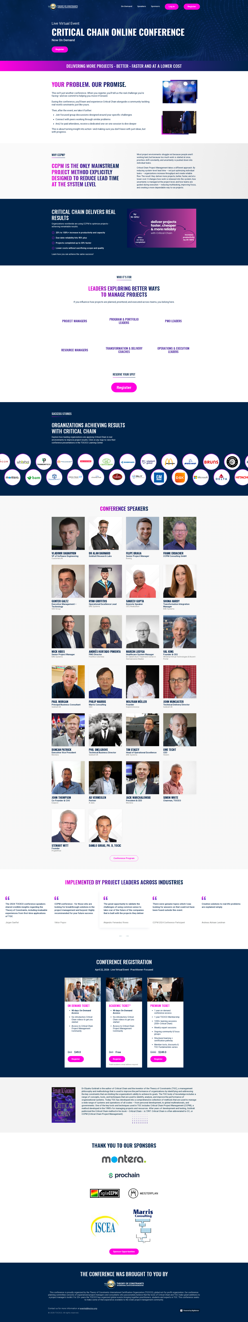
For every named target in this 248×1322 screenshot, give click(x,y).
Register (192, 6)
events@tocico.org (88, 1308)
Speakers (141, 6)
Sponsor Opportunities (124, 1251)
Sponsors (155, 6)
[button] (121, 936)
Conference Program (124, 858)
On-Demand (126, 6)
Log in (172, 6)
